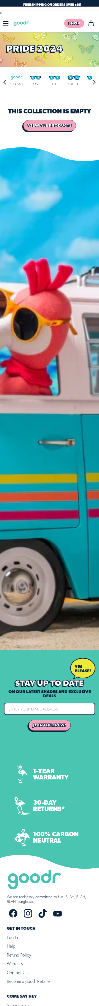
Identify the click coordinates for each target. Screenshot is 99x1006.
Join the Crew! (49, 725)
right (93, 82)
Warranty (15, 963)
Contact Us (17, 972)
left (5, 82)
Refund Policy (19, 955)
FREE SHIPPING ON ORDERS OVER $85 (52, 4)
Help (11, 946)
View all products (50, 125)
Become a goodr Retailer (29, 981)
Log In (12, 937)
